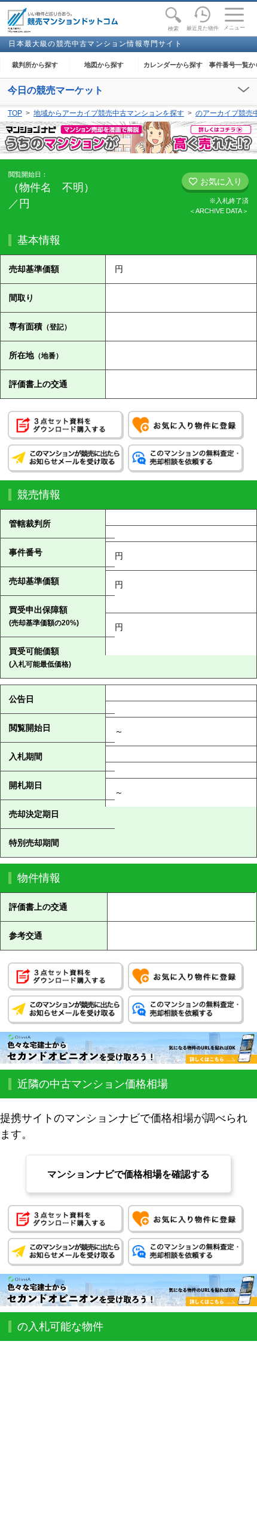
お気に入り (220, 181)
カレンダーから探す (173, 64)
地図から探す (104, 64)
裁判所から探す (35, 64)
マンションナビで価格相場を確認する (128, 1174)
